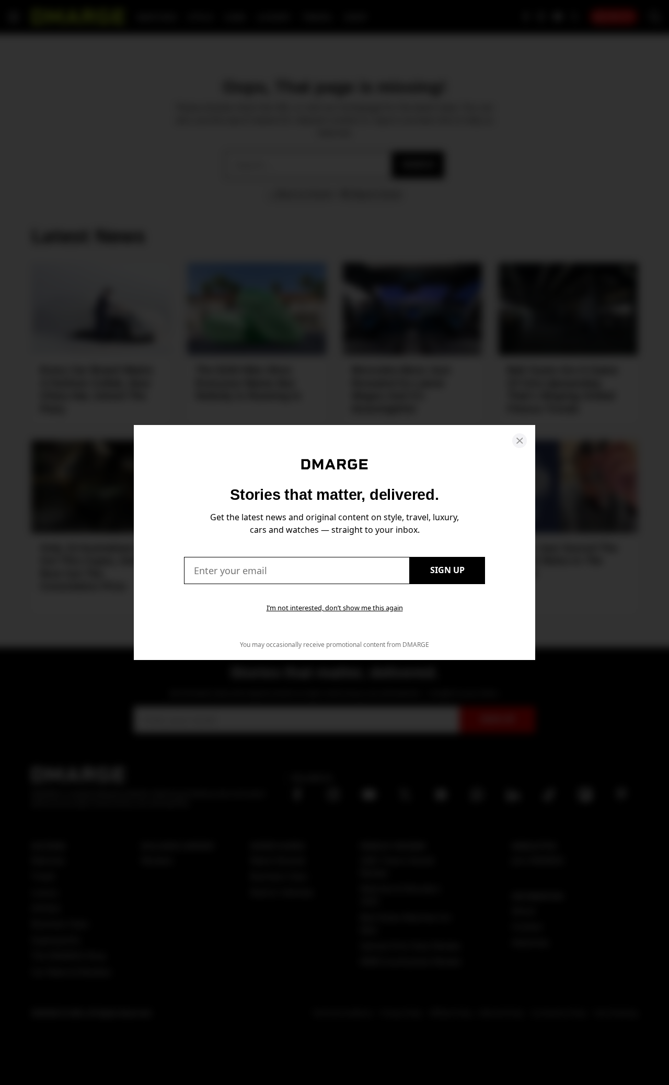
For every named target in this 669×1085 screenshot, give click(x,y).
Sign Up (447, 570)
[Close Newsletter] (519, 440)
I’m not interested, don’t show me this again (335, 607)
